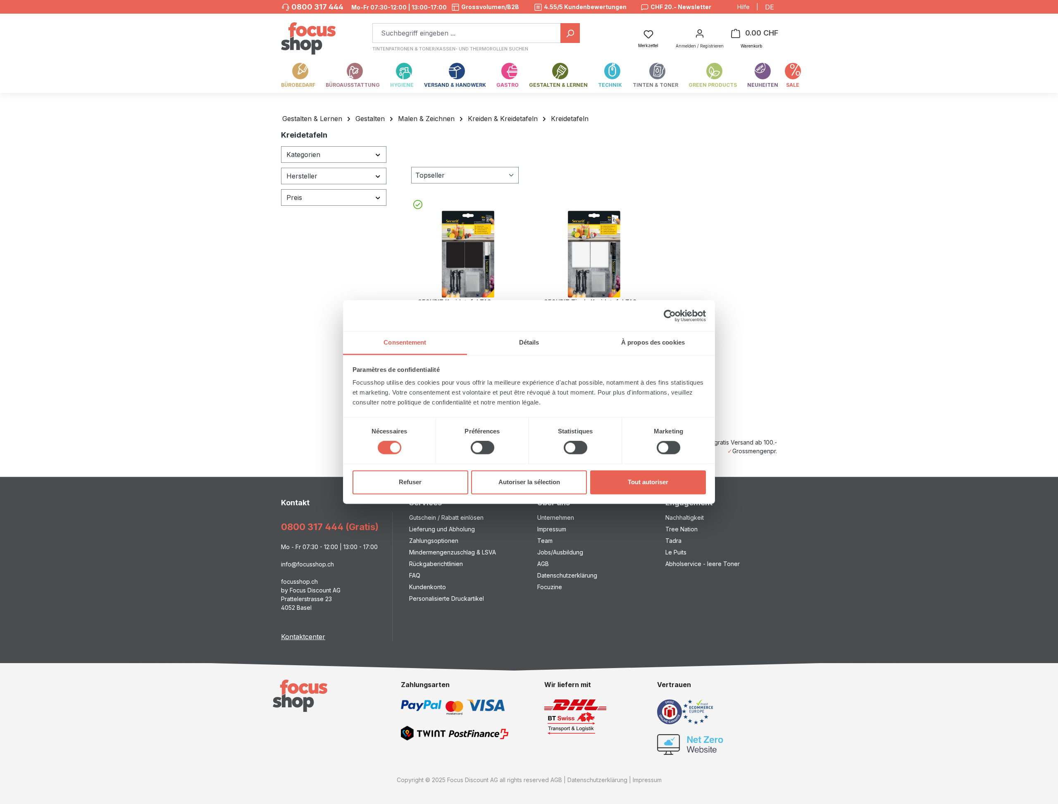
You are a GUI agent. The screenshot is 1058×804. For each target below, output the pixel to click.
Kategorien (303, 154)
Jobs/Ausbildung (560, 552)
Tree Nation (681, 529)
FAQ (414, 575)
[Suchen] (570, 33)
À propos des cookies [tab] (653, 342)
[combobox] (466, 33)
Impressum (551, 529)
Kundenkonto (427, 586)
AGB (543, 563)
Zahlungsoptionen (433, 540)
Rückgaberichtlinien (436, 563)
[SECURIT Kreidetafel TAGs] (467, 254)
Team (545, 540)
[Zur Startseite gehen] (308, 34)
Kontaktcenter (303, 637)
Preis (294, 197)
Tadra (673, 540)
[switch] (482, 447)
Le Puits (675, 552)
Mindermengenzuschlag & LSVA (452, 552)
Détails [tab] (529, 342)
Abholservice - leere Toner (702, 563)
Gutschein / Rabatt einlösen (446, 517)
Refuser (410, 481)
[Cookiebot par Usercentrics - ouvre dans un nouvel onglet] (670, 315)
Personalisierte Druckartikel (446, 598)
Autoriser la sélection (529, 481)
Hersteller (301, 176)
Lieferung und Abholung (442, 529)
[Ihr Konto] (700, 33)
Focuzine (549, 586)
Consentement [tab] (405, 342)
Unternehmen (555, 517)
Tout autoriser (648, 481)
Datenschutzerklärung (567, 575)
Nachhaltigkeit (684, 517)
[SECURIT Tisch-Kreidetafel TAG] (593, 254)
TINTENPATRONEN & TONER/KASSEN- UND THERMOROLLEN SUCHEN (450, 49)
